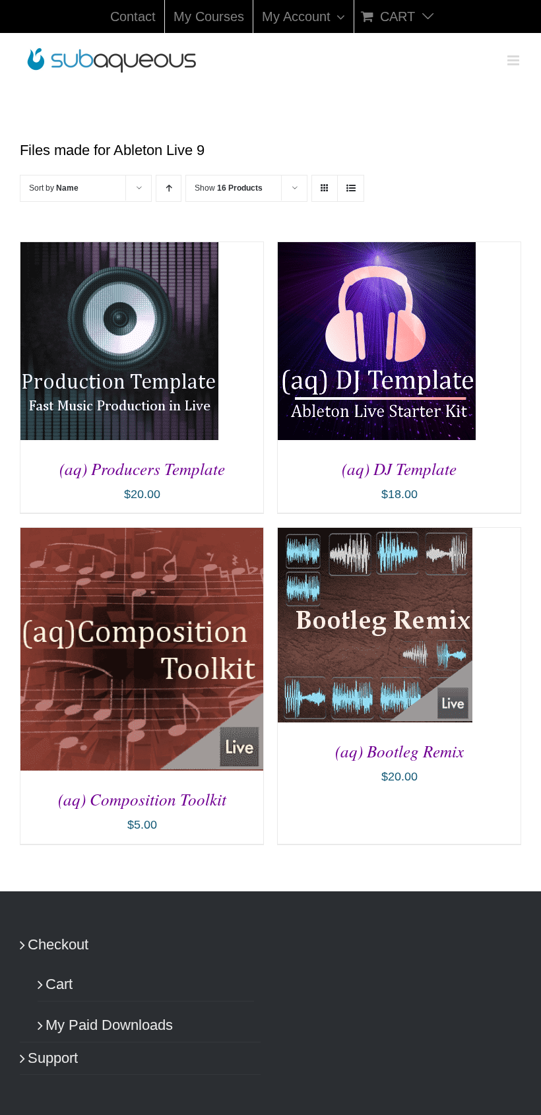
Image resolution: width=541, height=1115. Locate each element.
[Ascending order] (168, 188)
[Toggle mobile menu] (514, 60)
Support (53, 1058)
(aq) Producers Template (142, 468)
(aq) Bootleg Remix (399, 751)
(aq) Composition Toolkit (142, 799)
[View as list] (351, 188)
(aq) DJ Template (399, 468)
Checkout (58, 944)
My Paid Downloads (109, 1025)
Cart (59, 984)
